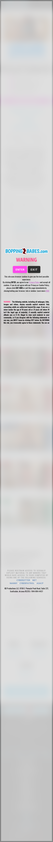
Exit (34, 269)
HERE (47, 290)
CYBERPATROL (27, 583)
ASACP (40, 583)
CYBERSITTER (23, 580)
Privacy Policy (34, 282)
